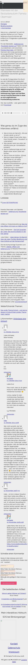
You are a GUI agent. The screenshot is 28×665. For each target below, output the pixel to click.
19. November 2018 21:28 (15, 522)
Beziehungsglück (6, 26)
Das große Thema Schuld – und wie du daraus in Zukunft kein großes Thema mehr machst (14, 312)
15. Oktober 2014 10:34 (11, 332)
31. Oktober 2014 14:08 (11, 423)
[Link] (12, 8)
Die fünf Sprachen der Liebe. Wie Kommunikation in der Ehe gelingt (13, 231)
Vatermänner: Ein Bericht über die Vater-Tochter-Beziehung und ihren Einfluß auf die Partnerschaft (14, 239)
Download (7, 105)
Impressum (14, 652)
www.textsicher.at (21, 302)
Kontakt (14, 643)
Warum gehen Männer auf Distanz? (14, 593)
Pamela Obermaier (7, 50)
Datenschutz (14, 647)
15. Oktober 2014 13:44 (14, 380)
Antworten (7, 372)
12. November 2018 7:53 (12, 490)
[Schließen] (23, 9)
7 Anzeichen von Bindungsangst (12, 599)
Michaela (4, 24)
